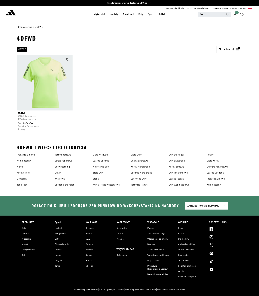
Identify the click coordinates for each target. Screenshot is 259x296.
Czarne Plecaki (176, 179)
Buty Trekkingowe (178, 173)
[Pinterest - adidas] (223, 254)
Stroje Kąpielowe (63, 161)
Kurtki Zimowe (176, 167)
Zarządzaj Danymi (107, 290)
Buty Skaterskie (177, 161)
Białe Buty (136, 155)
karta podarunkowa (220, 8)
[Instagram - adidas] (223, 238)
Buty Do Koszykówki (217, 167)
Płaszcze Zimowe (26, 155)
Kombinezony (24, 161)
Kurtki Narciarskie (140, 167)
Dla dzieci (128, 14)
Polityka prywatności (134, 290)
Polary (210, 155)
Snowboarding (62, 167)
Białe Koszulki (100, 155)
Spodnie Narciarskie (141, 173)
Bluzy (58, 173)
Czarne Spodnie (101, 161)
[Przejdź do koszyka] (249, 14)
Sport (151, 14)
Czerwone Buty (138, 179)
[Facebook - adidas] (223, 229)
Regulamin (151, 290)
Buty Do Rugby (176, 155)
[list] (115, 49)
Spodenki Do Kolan (64, 185)
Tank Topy (22, 185)
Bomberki (22, 179)
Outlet (161, 14)
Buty (140, 14)
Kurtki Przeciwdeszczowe (106, 185)
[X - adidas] (223, 246)
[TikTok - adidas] (223, 262)
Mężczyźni (99, 14)
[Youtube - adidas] (223, 270)
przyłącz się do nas (238, 8)
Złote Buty (98, 173)
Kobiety (114, 14)
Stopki (96, 179)
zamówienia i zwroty (202, 8)
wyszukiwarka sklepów (175, 8)
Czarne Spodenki (215, 173)
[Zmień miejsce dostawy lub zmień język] (250, 8)
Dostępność (162, 290)
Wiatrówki (60, 179)
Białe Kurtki (213, 161)
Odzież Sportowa (139, 161)
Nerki (20, 167)
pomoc (189, 8)
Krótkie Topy (23, 173)
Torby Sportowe (63, 155)
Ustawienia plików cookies (85, 290)
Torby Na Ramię (139, 185)
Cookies (120, 290)
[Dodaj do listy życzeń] (67, 60)
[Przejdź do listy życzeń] (242, 14)
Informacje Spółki (177, 290)
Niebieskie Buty (101, 167)
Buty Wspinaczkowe (179, 185)
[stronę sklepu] (11, 13)
